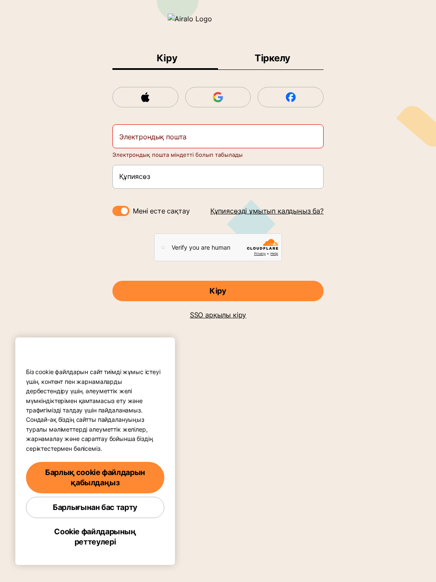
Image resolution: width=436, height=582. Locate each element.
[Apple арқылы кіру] (145, 97)
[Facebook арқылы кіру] (291, 97)
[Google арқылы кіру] (218, 97)
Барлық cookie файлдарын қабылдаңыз (95, 477)
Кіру (218, 290)
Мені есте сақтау (161, 211)
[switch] (120, 211)
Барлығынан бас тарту (95, 507)
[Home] (218, 19)
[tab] (165, 58)
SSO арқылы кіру (218, 315)
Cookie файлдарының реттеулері (95, 536)
